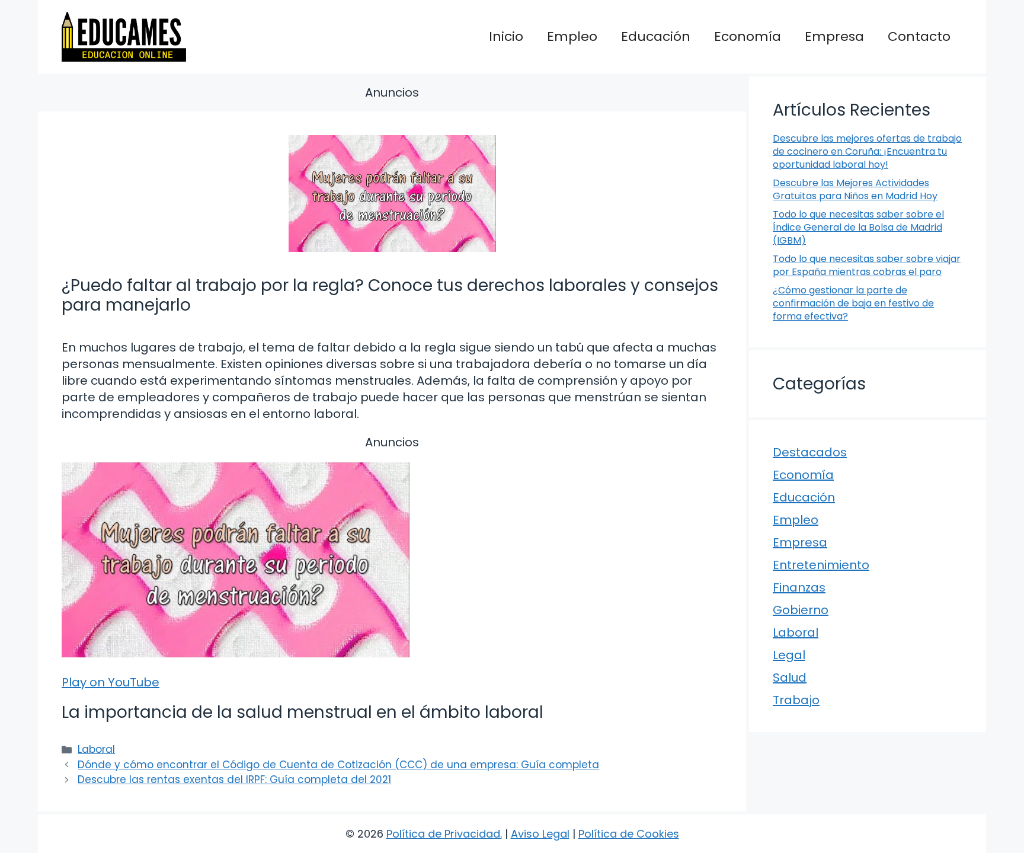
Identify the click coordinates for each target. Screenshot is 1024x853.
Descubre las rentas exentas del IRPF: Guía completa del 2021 (234, 779)
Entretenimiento (821, 565)
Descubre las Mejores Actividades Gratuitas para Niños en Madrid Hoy (855, 189)
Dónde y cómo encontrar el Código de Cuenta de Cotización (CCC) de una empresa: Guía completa (338, 765)
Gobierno (800, 610)
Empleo (572, 36)
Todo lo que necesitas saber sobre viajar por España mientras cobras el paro (867, 265)
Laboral (96, 749)
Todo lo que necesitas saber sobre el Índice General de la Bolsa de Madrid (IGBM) (858, 227)
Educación (655, 36)
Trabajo (796, 700)
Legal (789, 655)
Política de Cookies (628, 833)
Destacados (810, 452)
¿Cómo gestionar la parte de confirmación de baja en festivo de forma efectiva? (853, 303)
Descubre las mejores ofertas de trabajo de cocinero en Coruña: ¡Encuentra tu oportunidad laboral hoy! (867, 152)
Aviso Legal (540, 833)
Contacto (919, 36)
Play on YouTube (110, 682)
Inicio (506, 36)
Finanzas (799, 587)
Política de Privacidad (443, 833)
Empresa (834, 36)
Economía (747, 36)
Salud (790, 677)
